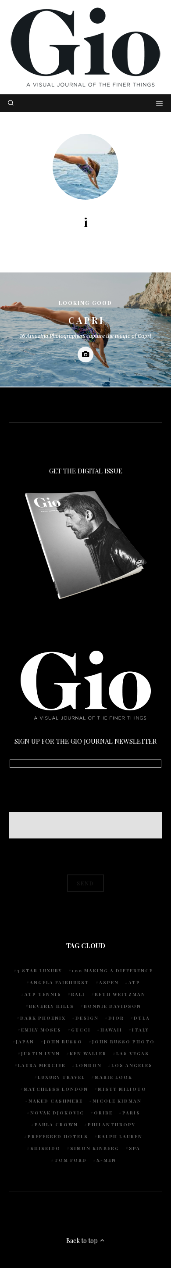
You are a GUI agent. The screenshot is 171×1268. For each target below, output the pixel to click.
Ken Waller (88, 1053)
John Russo (63, 1042)
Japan (25, 1042)
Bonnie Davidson (112, 1006)
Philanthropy (111, 1124)
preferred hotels (58, 1136)
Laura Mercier (42, 1065)
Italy (140, 1030)
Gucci (81, 1030)
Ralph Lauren (120, 1136)
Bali (78, 994)
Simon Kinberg (94, 1148)
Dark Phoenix (43, 1018)
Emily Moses (41, 1030)
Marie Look (113, 1077)
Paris (131, 1113)
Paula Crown (56, 1124)
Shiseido (45, 1148)
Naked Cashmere (55, 1101)
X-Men (106, 1160)
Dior (116, 1018)
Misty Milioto (122, 1089)
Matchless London (56, 1089)
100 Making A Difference (112, 970)
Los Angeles (132, 1065)
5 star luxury (39, 970)
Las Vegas (132, 1053)
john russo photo (123, 1042)
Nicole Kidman (117, 1101)
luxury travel (61, 1077)
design (87, 1018)
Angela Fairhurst (59, 982)
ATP (134, 982)
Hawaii (111, 1030)
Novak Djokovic (57, 1113)
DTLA (142, 1018)
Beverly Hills (51, 1006)
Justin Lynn (40, 1053)
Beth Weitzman (120, 994)
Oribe (103, 1113)
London (88, 1065)
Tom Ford (70, 1160)
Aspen (109, 982)
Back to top (82, 1240)
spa (134, 1148)
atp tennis (43, 994)
